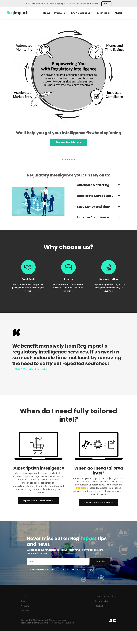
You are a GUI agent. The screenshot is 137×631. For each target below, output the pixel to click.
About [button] (118, 12)
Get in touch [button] (103, 12)
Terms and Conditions (105, 596)
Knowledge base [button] (80, 12)
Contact (25, 610)
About (23, 601)
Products (25, 606)
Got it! (106, 3)
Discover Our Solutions (68, 142)
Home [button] (46, 12)
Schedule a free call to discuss (98, 502)
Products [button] (59, 12)
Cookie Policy (101, 606)
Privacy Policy (101, 601)
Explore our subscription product (38, 500)
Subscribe (100, 561)
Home (23, 596)
